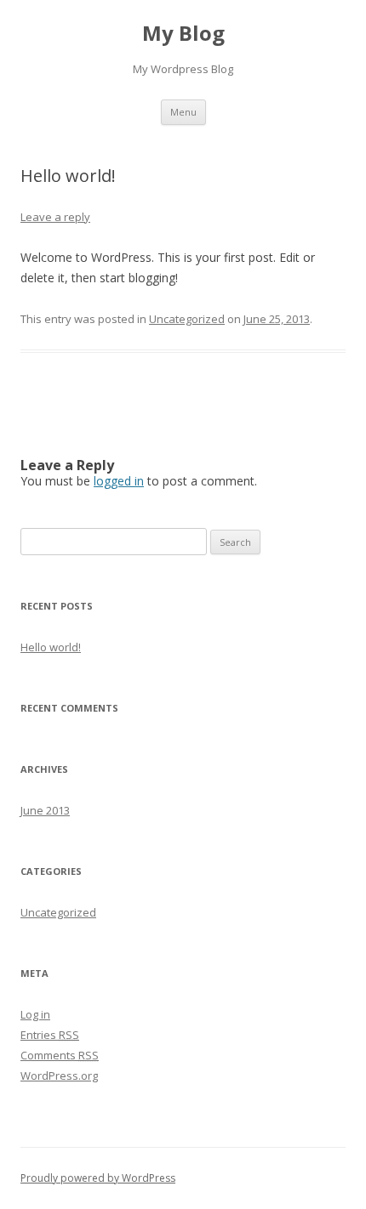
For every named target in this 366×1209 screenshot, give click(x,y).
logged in (119, 481)
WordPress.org (59, 1075)
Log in (35, 1014)
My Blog (183, 33)
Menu (183, 111)
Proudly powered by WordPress (97, 1178)
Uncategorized (187, 318)
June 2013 (45, 810)
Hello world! (50, 647)
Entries (49, 1034)
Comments (59, 1055)
